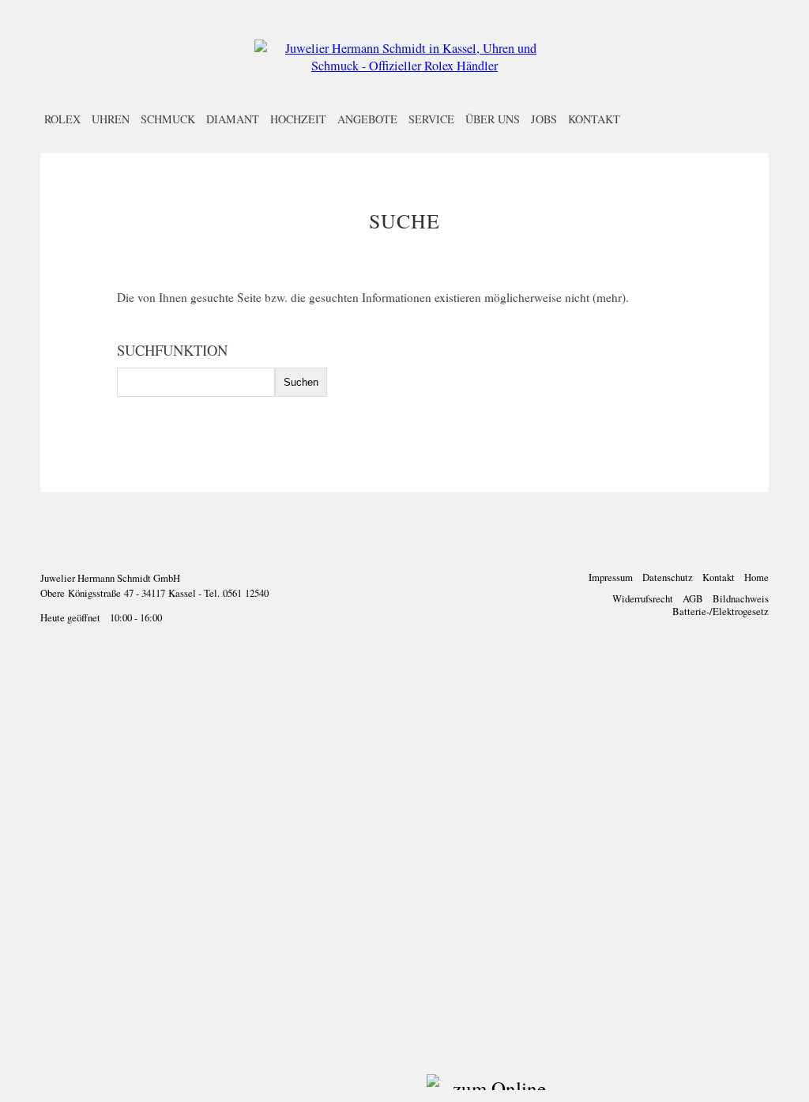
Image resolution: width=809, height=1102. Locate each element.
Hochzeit (298, 118)
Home (756, 577)
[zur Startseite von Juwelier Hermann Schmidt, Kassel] (404, 65)
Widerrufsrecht (642, 599)
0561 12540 (246, 593)
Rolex (62, 118)
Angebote (367, 118)
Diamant (232, 118)
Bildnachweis (741, 599)
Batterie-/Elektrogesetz (720, 611)
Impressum (611, 577)
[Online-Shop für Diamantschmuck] (436, 1088)
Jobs (544, 118)
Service (431, 118)
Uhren (111, 118)
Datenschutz (667, 577)
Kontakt (594, 118)
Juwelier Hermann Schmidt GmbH (110, 578)
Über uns (492, 118)
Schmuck (168, 118)
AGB (693, 599)
